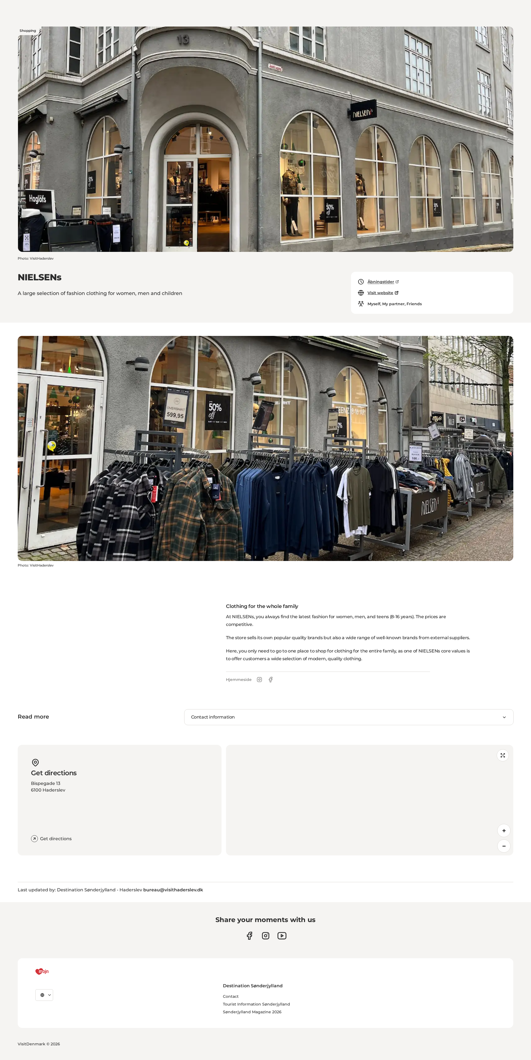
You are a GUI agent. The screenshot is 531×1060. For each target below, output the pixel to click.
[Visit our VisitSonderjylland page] (249, 936)
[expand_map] (503, 755)
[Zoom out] (504, 846)
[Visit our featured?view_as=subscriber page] (282, 936)
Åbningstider (381, 281)
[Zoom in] (504, 830)
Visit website (380, 292)
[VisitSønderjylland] (52, 971)
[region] (369, 800)
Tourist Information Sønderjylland (256, 1004)
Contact (231, 996)
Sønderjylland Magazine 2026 (252, 1011)
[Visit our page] (265, 936)
